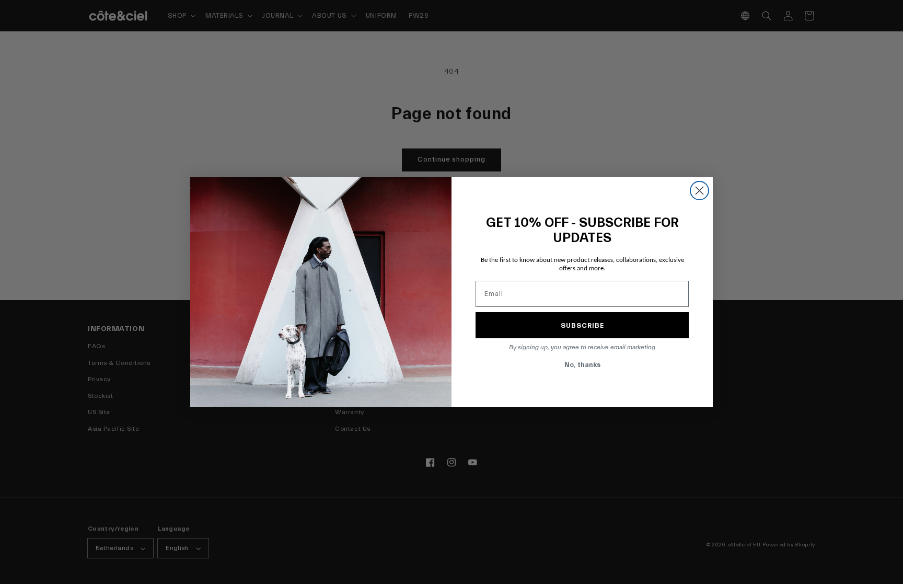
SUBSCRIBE (582, 325)
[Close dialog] (699, 190)
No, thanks (582, 365)
